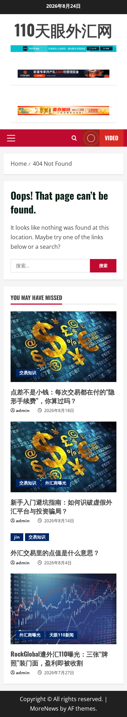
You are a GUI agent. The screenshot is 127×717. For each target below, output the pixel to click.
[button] (11, 138)
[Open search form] (74, 138)
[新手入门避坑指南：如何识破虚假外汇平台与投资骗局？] (63, 457)
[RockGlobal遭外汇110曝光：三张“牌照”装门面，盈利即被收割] (63, 609)
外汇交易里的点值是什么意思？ (55, 552)
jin (17, 537)
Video (111, 138)
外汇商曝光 (55, 483)
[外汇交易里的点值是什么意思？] (63, 537)
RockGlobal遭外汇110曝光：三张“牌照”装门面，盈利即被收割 (59, 658)
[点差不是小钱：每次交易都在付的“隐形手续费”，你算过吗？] (63, 346)
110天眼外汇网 (63, 29)
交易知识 (27, 373)
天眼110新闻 (61, 635)
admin (23, 410)
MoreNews (44, 708)
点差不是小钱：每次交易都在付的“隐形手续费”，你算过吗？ (63, 396)
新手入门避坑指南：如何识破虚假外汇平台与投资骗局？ (61, 506)
